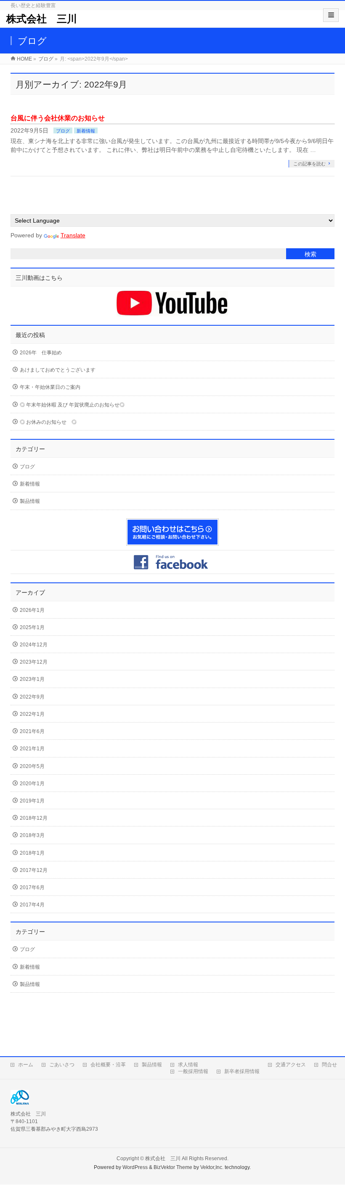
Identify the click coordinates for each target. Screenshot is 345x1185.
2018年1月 (32, 853)
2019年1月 (32, 801)
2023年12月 (34, 662)
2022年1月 (32, 714)
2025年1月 (32, 627)
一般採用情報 (193, 1071)
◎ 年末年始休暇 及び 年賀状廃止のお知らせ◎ (72, 405)
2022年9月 (32, 697)
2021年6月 (32, 731)
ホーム (25, 1065)
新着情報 (86, 130)
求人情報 (188, 1065)
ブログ (63, 130)
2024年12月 (34, 645)
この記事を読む (309, 163)
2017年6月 (32, 887)
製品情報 (30, 501)
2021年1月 (32, 749)
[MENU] (331, 15)
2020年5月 (32, 766)
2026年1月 (32, 610)
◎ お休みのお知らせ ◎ (48, 422)
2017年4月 (32, 905)
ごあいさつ (61, 1065)
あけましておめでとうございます (58, 370)
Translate (73, 235)
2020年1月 (32, 783)
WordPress (135, 1167)
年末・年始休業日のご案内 (50, 387)
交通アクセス (291, 1065)
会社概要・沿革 (108, 1065)
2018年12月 (34, 818)
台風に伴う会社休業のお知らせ (58, 118)
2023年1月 (32, 679)
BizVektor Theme (173, 1167)
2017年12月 (34, 870)
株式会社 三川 (41, 18)
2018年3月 (32, 835)
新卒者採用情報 (242, 1071)
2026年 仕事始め (41, 353)
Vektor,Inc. (211, 1167)
